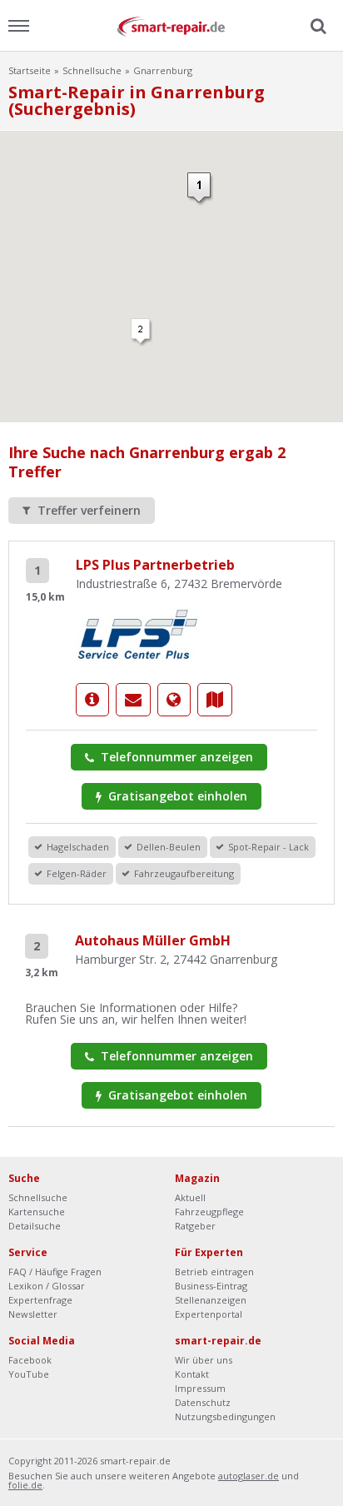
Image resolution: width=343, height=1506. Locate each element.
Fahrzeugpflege (209, 1211)
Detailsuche (34, 1225)
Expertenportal (208, 1314)
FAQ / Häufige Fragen (55, 1271)
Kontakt (192, 1374)
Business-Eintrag (211, 1285)
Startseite (29, 70)
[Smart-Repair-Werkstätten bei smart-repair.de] (171, 25)
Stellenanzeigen (210, 1300)
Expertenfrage (40, 1300)
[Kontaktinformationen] (133, 699)
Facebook (30, 1360)
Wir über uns (203, 1360)
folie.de (25, 1485)
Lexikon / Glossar (46, 1285)
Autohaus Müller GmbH (153, 940)
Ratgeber (195, 1225)
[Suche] (316, 27)
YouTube (28, 1374)
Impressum (200, 1388)
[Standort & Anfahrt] (214, 699)
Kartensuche (36, 1211)
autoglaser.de (248, 1475)
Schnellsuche (92, 70)
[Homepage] (174, 699)
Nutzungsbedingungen (225, 1416)
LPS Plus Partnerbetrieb (155, 565)
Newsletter (32, 1314)
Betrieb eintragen (214, 1271)
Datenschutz (203, 1402)
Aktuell (190, 1197)
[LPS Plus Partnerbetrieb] (138, 633)
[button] (141, 332)
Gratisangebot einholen (176, 796)
